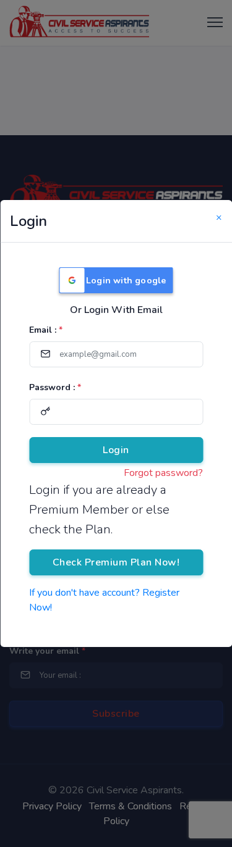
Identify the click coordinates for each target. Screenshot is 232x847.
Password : (55, 387)
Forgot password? (163, 473)
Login (116, 450)
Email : (45, 330)
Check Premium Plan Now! (116, 562)
